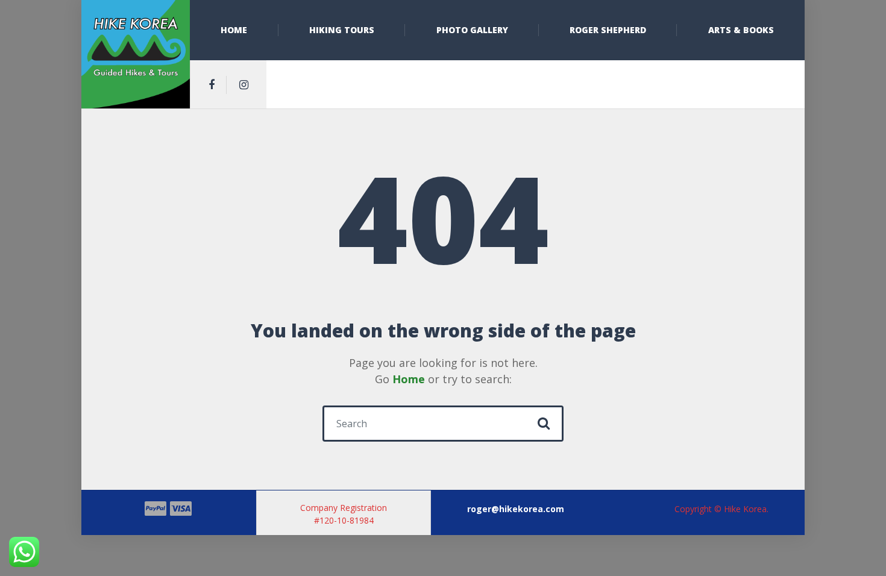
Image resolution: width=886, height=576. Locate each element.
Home (234, 30)
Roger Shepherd (608, 30)
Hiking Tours (341, 30)
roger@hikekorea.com (515, 509)
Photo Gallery (472, 30)
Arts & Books (741, 30)
